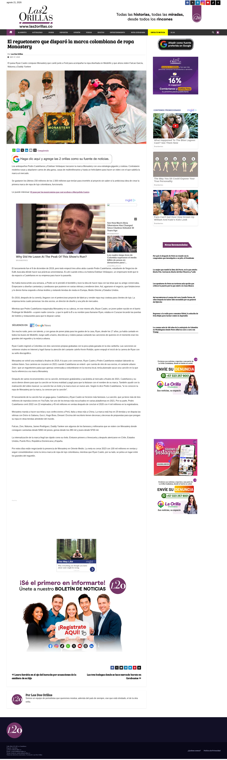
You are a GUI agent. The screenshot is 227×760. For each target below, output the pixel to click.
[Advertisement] (76, 479)
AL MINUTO (22, 32)
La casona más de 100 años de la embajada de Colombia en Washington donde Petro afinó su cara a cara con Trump (175, 329)
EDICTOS (101, 32)
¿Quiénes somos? (194, 750)
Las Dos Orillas (17, 54)
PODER (51, 32)
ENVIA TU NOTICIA (158, 32)
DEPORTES (64, 32)
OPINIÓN (77, 32)
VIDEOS (89, 32)
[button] (213, 32)
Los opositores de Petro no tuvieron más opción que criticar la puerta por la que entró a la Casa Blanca (173, 284)
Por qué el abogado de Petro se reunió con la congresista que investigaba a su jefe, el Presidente (173, 256)
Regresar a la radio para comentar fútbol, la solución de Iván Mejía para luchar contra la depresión (175, 314)
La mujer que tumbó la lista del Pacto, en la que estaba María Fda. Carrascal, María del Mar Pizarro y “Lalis (175, 270)
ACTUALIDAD (37, 32)
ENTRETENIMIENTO (117, 32)
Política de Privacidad (211, 750)
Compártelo (43, 150)
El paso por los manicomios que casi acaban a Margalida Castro (59, 192)
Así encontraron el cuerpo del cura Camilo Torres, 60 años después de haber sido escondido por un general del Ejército (174, 299)
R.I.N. (173, 32)
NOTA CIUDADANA (138, 32)
